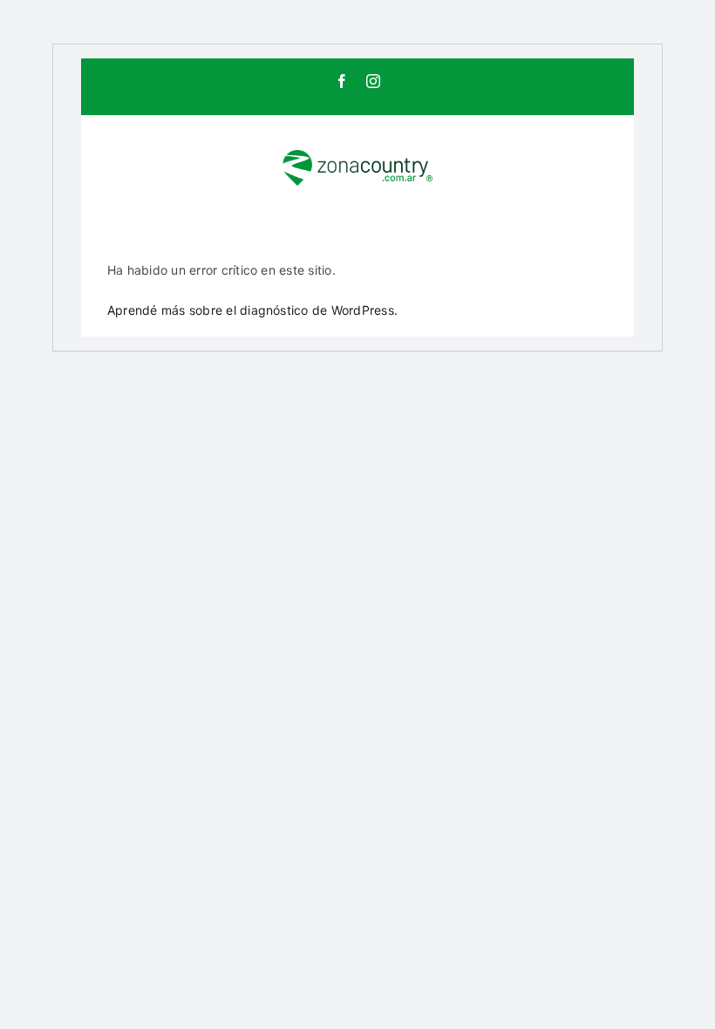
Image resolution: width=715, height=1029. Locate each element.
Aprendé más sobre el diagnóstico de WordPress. (252, 310)
